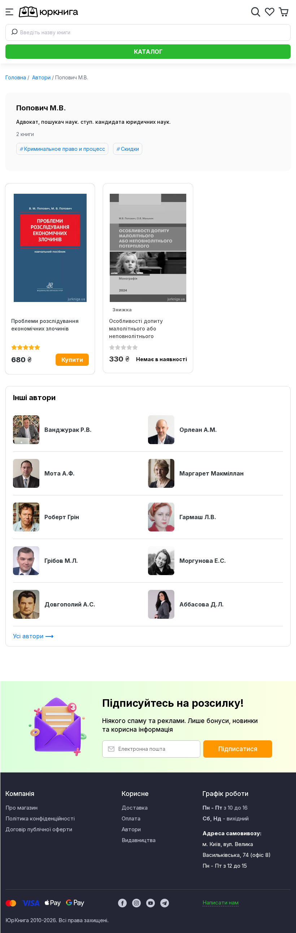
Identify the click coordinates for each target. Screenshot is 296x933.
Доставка (135, 807)
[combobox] (148, 32)
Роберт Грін (61, 517)
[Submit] (13, 32)
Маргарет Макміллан (211, 473)
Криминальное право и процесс (64, 149)
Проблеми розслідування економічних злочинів (45, 325)
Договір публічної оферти (38, 829)
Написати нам (221, 902)
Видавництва (139, 840)
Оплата (131, 818)
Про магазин (21, 807)
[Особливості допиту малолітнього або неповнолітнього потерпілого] (148, 248)
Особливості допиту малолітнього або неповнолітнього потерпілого (136, 329)
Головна (15, 77)
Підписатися (237, 749)
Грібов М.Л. (61, 560)
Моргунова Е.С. (202, 560)
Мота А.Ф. (59, 473)
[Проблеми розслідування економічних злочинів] (50, 248)
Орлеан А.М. (198, 429)
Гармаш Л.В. (197, 517)
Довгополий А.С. (69, 604)
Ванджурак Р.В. (68, 429)
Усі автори (29, 636)
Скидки (130, 149)
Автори (41, 77)
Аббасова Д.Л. (201, 604)
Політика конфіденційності (40, 818)
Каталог (148, 51)
